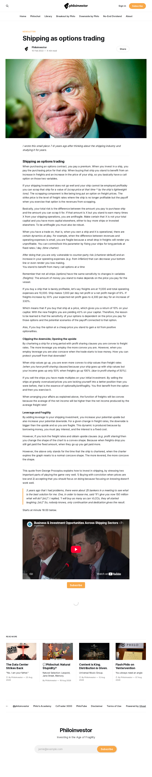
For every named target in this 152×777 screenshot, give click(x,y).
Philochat (35, 16)
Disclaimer (97, 706)
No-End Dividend (112, 16)
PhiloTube (81, 706)
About (129, 16)
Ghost (142, 706)
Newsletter (29, 31)
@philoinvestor (21, 706)
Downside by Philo (89, 16)
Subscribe (137, 6)
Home (23, 16)
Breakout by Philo (65, 16)
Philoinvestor (39, 47)
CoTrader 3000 (64, 706)
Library (48, 16)
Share (123, 49)
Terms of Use (114, 706)
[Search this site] (7, 6)
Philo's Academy (42, 706)
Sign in (122, 5)
